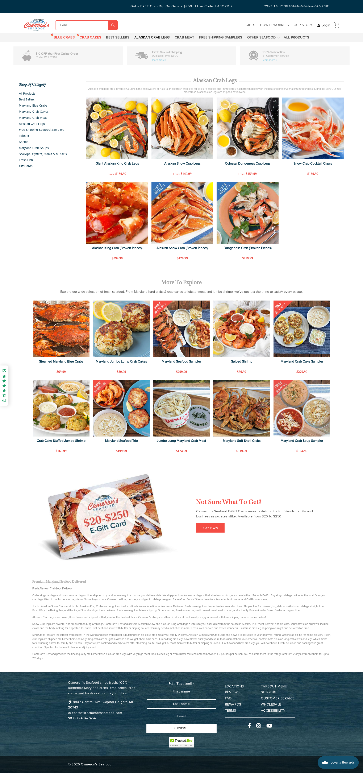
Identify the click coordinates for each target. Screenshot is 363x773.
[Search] (113, 25)
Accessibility (273, 710)
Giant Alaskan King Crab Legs (117, 163)
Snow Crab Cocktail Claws (312, 163)
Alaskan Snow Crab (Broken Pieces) (182, 248)
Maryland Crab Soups (34, 148)
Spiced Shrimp (241, 361)
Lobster (24, 135)
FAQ (228, 698)
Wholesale (271, 704)
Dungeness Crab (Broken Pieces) (248, 248)
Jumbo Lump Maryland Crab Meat (181, 440)
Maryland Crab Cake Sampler (302, 361)
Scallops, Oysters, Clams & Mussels (43, 154)
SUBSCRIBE (181, 728)
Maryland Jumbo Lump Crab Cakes (121, 361)
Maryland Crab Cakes (34, 111)
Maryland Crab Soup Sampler (302, 440)
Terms (230, 710)
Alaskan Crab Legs (32, 123)
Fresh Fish (26, 160)
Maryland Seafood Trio (121, 440)
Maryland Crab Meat (33, 117)
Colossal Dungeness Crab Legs (247, 163)
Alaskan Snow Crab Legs (182, 163)
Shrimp (24, 142)
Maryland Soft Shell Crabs (241, 440)
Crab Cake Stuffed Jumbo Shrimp (61, 440)
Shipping (268, 692)
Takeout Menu (274, 686)
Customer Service (278, 698)
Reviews (232, 692)
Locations (234, 686)
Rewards (233, 704)
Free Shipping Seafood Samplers (41, 129)
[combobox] (77, 25)
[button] (274, 25)
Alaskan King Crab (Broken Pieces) (117, 248)
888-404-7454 (298, 6)
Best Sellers (27, 99)
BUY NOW (210, 527)
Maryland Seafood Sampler (181, 361)
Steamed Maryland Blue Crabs (61, 361)
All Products (27, 93)
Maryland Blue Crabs (33, 105)
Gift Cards (26, 166)
